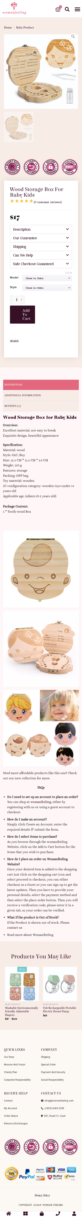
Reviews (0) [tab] (12, 406)
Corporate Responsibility (17, 1079)
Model (14, 277)
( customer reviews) (48, 202)
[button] (77, 9)
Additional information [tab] (22, 395)
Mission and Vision (14, 1064)
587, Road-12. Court (54, 1116)
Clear (68, 272)
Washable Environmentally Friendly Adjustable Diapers (21, 1011)
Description (22, 229)
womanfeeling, (41, 802)
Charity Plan (10, 1072)
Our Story (9, 1057)
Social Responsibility (52, 1079)
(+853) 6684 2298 (53, 1108)
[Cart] (57, 9)
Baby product (25, 27)
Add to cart (26, 314)
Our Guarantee (25, 238)
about (27, 935)
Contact (8, 1100)
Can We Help (23, 255)
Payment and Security (53, 1072)
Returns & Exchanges (16, 1123)
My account (10, 1108)
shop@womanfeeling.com (58, 1100)
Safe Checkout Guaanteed (33, 264)
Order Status (11, 1116)
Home (8, 27)
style (13, 287)
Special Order (48, 1064)
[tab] (41, 229)
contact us (14, 927)
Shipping (19, 246)
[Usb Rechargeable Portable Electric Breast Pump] (60, 982)
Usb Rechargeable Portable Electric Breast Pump (59, 1009)
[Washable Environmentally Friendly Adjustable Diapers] (22, 982)
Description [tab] (13, 384)
